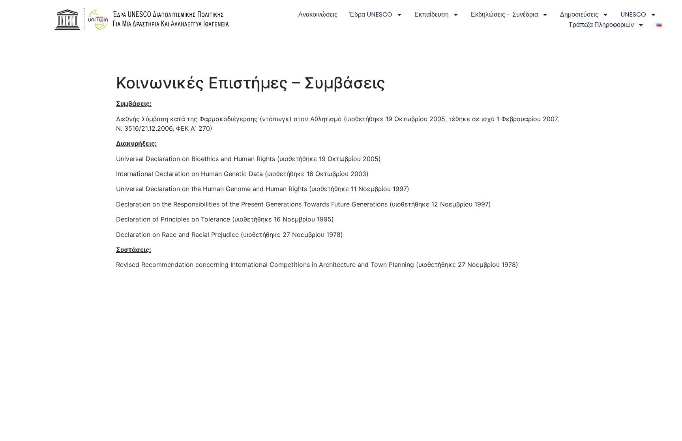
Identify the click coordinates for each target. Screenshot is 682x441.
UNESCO (633, 14)
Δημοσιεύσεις (579, 14)
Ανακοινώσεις (317, 14)
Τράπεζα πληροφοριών (601, 24)
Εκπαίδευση (431, 14)
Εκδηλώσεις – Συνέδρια (504, 14)
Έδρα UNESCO (370, 14)
